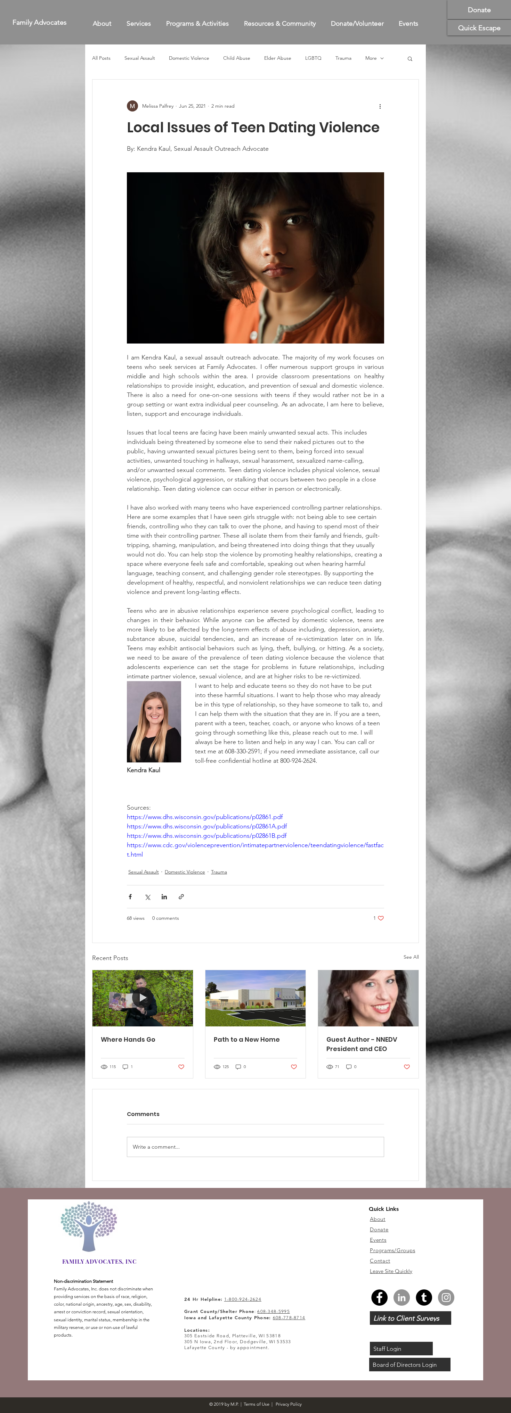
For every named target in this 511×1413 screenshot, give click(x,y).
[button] (498, 638)
